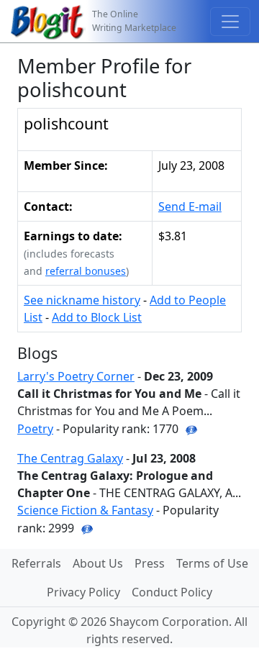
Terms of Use (212, 563)
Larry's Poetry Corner (76, 376)
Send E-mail (190, 206)
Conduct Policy (172, 592)
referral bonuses (85, 271)
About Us (98, 563)
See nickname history (82, 300)
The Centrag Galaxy (70, 458)
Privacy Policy (83, 592)
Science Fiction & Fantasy (85, 510)
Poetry (35, 429)
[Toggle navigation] (230, 21)
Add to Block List (97, 317)
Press (150, 563)
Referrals (36, 563)
